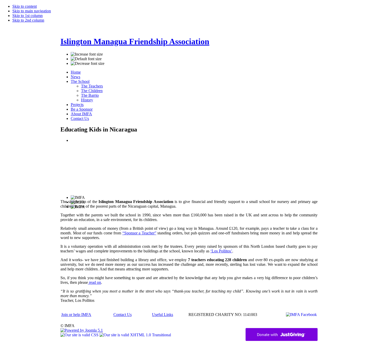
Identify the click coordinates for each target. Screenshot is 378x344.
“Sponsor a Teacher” (139, 233)
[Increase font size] (87, 54)
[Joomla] (81, 330)
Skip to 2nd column (28, 20)
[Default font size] (86, 59)
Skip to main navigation (31, 11)
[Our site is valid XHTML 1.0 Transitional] (135, 335)
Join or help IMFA (76, 314)
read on (94, 282)
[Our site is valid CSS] (80, 335)
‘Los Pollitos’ (221, 251)
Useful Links (162, 314)
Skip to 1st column (27, 15)
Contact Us (122, 314)
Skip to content (24, 6)
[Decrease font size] (87, 63)
